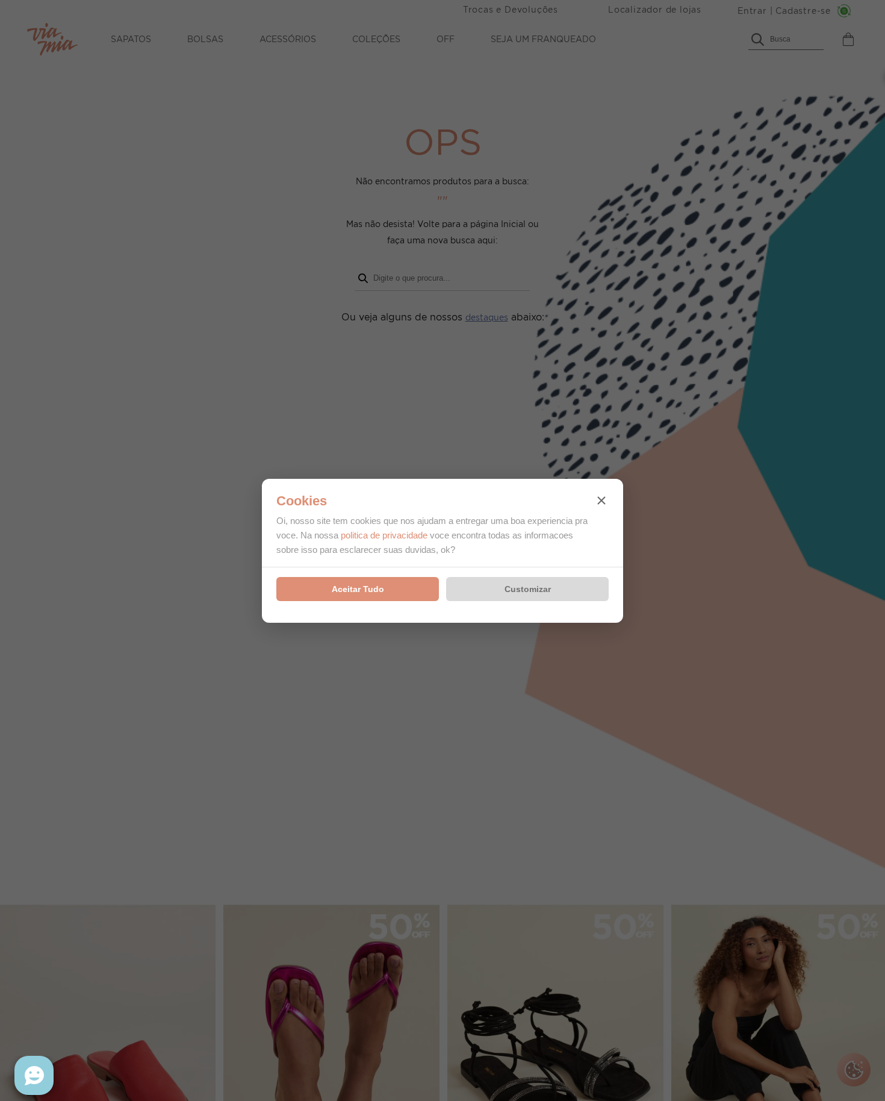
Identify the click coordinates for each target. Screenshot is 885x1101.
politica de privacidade (384, 535)
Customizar (528, 589)
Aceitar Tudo (358, 589)
